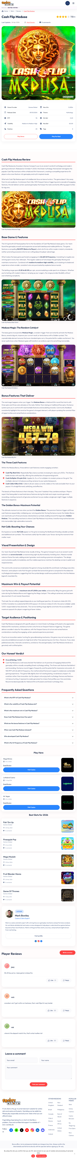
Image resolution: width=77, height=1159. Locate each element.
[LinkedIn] (36, 941)
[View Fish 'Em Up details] (67, 826)
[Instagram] (38, 941)
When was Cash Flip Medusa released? (17, 730)
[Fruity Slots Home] (22, 1102)
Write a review (67, 952)
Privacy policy (41, 1156)
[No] (74, 1154)
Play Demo (20, 136)
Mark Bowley (31, 22)
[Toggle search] (67, 3)
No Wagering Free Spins (72, 1125)
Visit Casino (31, 770)
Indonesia (51, 1130)
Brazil (50, 1110)
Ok (33, 1156)
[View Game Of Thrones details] (67, 895)
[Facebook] (41, 941)
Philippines (60, 1110)
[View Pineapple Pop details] (67, 843)
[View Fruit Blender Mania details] (67, 878)
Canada (50, 1114)
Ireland (50, 1134)
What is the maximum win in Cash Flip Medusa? (20, 711)
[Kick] (16, 1130)
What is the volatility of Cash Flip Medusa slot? (20, 704)
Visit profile (38, 936)
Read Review (7, 765)
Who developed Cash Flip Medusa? (16, 736)
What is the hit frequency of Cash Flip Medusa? (20, 743)
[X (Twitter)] (22, 1130)
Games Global (32, 107)
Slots (12, 11)
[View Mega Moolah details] (67, 860)
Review (18, 11)
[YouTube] (27, 1130)
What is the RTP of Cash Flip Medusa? (17, 698)
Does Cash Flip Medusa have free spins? (18, 717)
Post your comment (38, 1084)
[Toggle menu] (73, 3)
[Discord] (43, 1130)
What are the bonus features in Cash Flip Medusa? (21, 723)
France (50, 1125)
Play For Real (56, 136)
